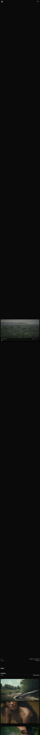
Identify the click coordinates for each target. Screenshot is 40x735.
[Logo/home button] (2, 1)
